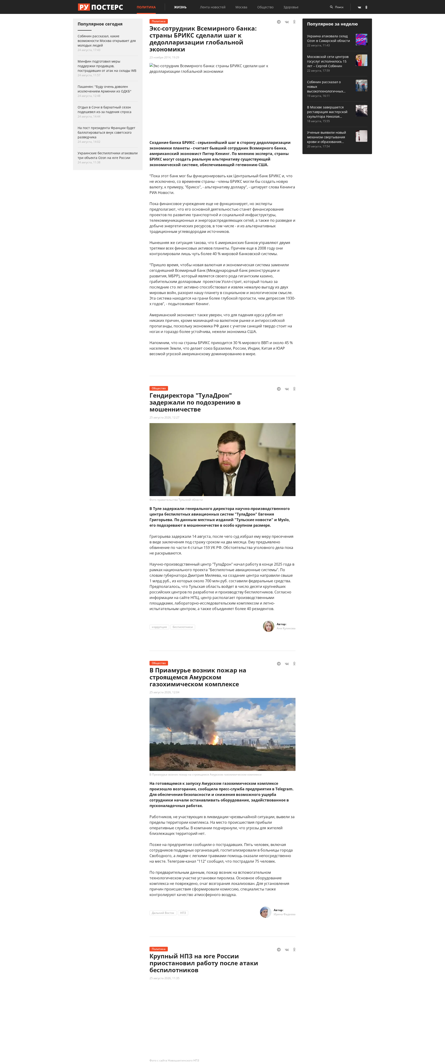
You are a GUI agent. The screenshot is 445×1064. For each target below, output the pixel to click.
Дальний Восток (163, 913)
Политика (146, 7)
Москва (241, 7)
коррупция (159, 627)
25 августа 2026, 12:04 (164, 692)
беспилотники (183, 627)
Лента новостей (213, 7)
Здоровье (291, 7)
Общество (265, 7)
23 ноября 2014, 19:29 (164, 57)
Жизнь (180, 7)
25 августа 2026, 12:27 (164, 417)
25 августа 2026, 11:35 (164, 978)
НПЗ (183, 913)
